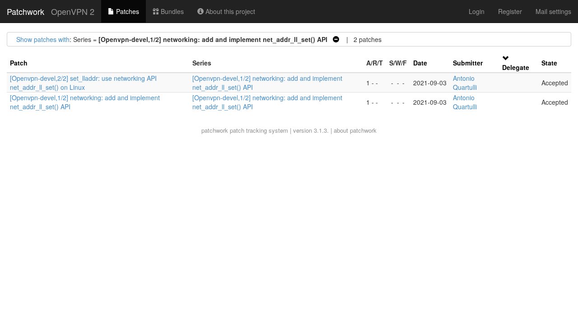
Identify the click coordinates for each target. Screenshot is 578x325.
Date (420, 62)
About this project (229, 11)
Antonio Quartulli (465, 83)
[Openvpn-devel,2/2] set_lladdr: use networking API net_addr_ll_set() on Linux (83, 83)
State (549, 62)
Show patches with (43, 39)
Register (510, 11)
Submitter (468, 62)
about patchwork (355, 130)
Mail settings (553, 11)
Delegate (515, 67)
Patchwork (25, 11)
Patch (19, 62)
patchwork (214, 130)
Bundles (171, 11)
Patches (126, 11)
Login (477, 11)
